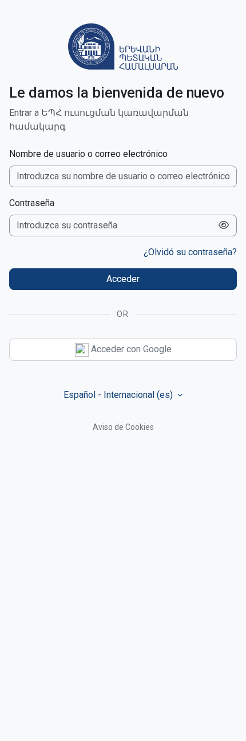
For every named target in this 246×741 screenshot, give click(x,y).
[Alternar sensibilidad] (224, 225)
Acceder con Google (130, 349)
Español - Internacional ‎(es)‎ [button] (119, 394)
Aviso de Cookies (123, 427)
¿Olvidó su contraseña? (190, 252)
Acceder (123, 278)
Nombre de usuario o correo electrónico (88, 153)
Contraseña (31, 203)
